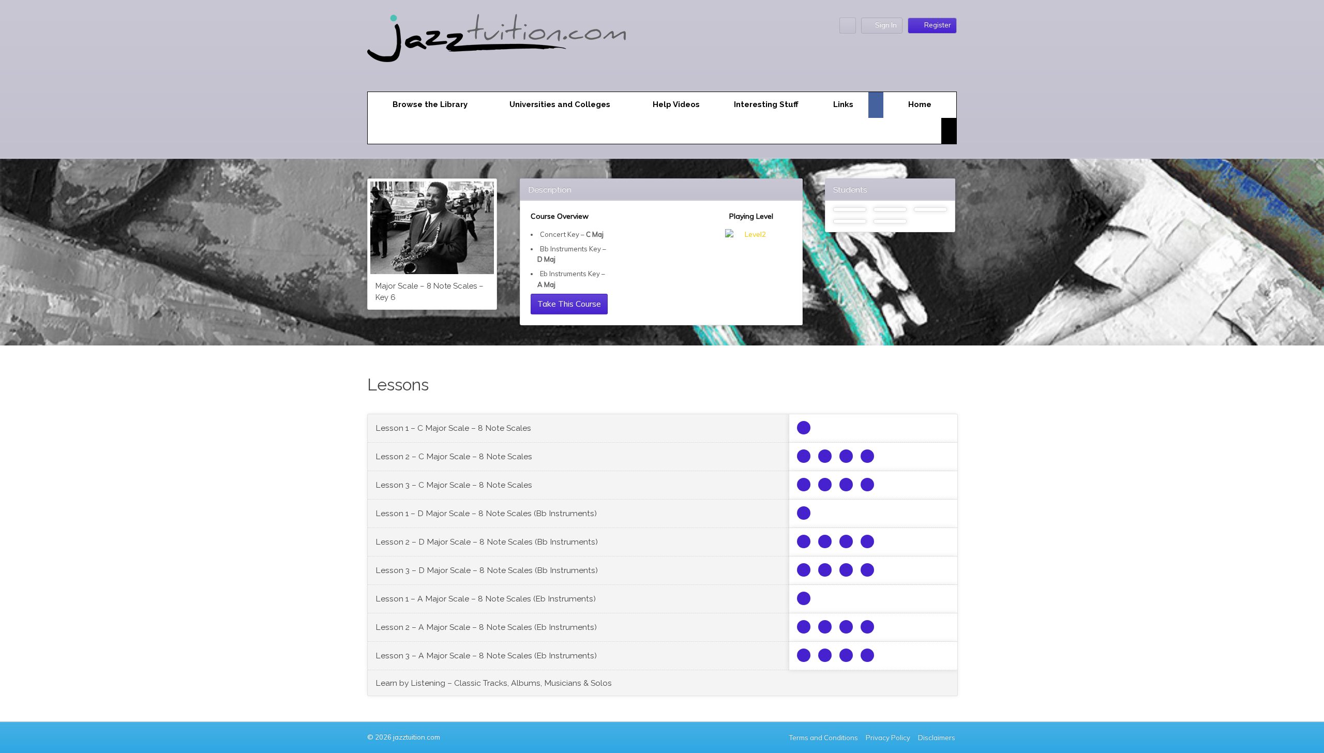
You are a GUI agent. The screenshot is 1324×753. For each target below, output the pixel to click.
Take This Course (569, 303)
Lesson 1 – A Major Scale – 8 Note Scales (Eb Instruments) (485, 599)
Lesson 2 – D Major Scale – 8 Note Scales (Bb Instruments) (486, 542)
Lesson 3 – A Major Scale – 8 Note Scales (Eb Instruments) (486, 655)
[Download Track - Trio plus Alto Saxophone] (803, 427)
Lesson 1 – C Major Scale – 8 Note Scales (453, 428)
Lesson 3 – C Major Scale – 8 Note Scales (453, 485)
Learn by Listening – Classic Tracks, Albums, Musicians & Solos (493, 683)
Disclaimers (937, 737)
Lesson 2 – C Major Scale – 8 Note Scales (453, 456)
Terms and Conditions (823, 737)
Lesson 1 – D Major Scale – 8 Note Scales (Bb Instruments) (486, 513)
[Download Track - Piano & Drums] (867, 456)
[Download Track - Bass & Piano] (846, 456)
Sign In (886, 25)
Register (937, 25)
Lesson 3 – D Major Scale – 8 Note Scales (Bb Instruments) (486, 570)
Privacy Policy (888, 737)
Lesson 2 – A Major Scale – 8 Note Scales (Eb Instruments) (486, 627)
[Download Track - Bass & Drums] (825, 456)
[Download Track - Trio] (803, 456)
